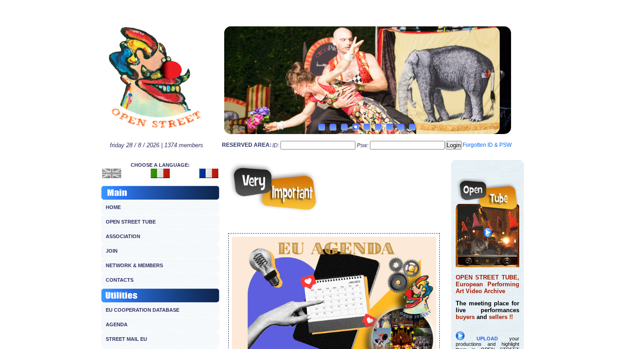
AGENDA (117, 324)
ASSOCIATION (123, 236)
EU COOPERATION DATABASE (142, 310)
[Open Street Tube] (487, 265)
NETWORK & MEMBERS (134, 265)
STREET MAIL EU (126, 339)
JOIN (112, 251)
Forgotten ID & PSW (487, 145)
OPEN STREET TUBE (131, 221)
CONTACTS (119, 280)
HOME (113, 207)
